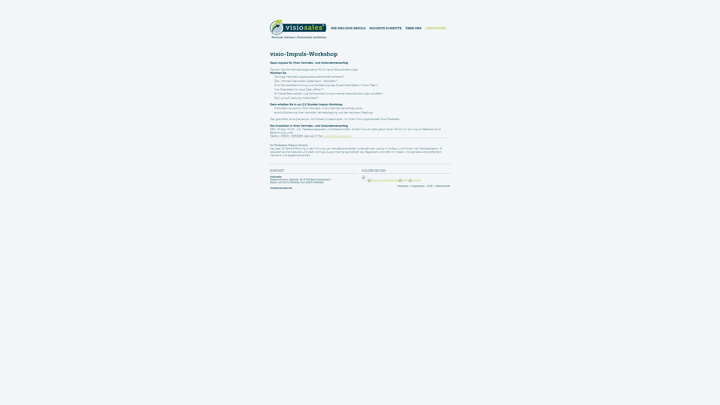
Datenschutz (442, 185)
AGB (430, 185)
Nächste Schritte (385, 28)
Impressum (417, 185)
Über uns (413, 28)
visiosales (402, 185)
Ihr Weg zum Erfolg (348, 28)
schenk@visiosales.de (337, 136)
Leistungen (435, 28)
